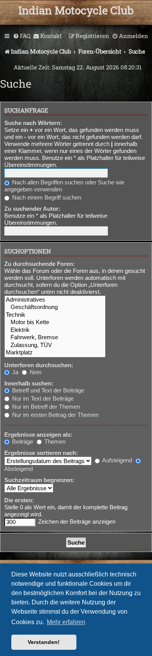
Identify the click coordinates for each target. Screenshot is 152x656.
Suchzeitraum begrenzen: (39, 480)
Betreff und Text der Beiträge (47, 390)
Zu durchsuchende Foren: (39, 263)
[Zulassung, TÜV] (55, 345)
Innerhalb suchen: (28, 383)
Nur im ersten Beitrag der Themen (55, 414)
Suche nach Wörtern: (33, 123)
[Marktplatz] (55, 352)
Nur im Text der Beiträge (42, 398)
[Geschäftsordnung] (55, 307)
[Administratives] (55, 300)
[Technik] (55, 315)
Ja (14, 372)
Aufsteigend (116, 460)
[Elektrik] (55, 330)
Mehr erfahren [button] (66, 622)
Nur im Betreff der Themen (45, 406)
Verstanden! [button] (44, 642)
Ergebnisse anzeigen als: (38, 434)
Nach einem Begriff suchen (46, 197)
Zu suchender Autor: (32, 208)
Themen (54, 441)
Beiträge (22, 441)
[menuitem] (21, 36)
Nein (34, 372)
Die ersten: (19, 500)
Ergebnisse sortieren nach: (41, 452)
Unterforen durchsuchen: (38, 365)
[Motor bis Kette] (55, 322)
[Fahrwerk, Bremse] (55, 337)
